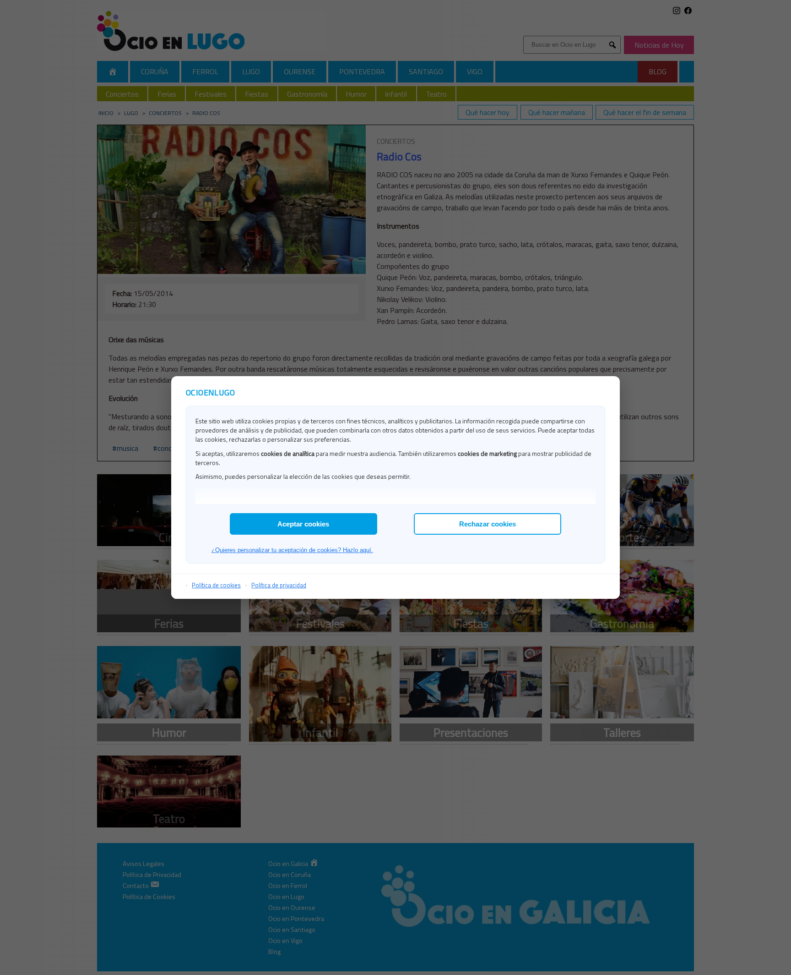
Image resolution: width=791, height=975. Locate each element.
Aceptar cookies (303, 524)
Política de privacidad (278, 585)
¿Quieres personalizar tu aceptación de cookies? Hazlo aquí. (292, 550)
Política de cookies (216, 585)
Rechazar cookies (487, 524)
